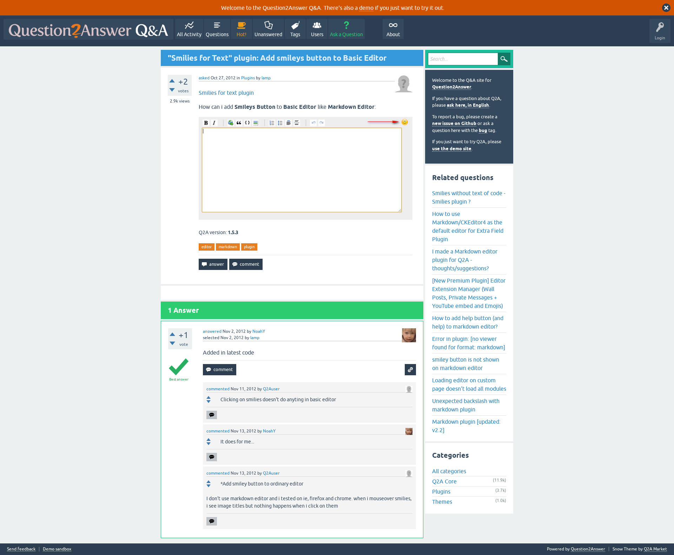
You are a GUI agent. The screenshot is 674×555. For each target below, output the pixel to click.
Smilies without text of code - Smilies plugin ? (468, 197)
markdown (228, 247)
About (393, 34)
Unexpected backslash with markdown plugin (466, 405)
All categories (449, 471)
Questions (217, 34)
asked (204, 77)
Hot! (241, 34)
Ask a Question (346, 34)
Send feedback (21, 549)
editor (206, 247)
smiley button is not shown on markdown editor (465, 363)
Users (317, 34)
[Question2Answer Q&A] (88, 29)
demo (366, 8)
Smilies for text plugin (226, 93)
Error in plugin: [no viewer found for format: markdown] (468, 343)
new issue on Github (454, 123)
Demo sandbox (57, 549)
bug (483, 130)
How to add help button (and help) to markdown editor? (467, 322)
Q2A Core (444, 481)
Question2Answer (451, 87)
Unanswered (268, 34)
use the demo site (451, 148)
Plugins (248, 77)
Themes (442, 501)
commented (218, 388)
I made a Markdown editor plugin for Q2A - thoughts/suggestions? (464, 259)
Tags (295, 34)
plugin (249, 247)
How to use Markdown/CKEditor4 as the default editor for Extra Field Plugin (467, 226)
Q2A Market (655, 549)
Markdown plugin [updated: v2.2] (466, 425)
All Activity (189, 34)
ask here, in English (468, 105)
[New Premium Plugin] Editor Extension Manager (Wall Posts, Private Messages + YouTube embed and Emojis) (468, 293)
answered (212, 331)
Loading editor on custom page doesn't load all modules (469, 384)
